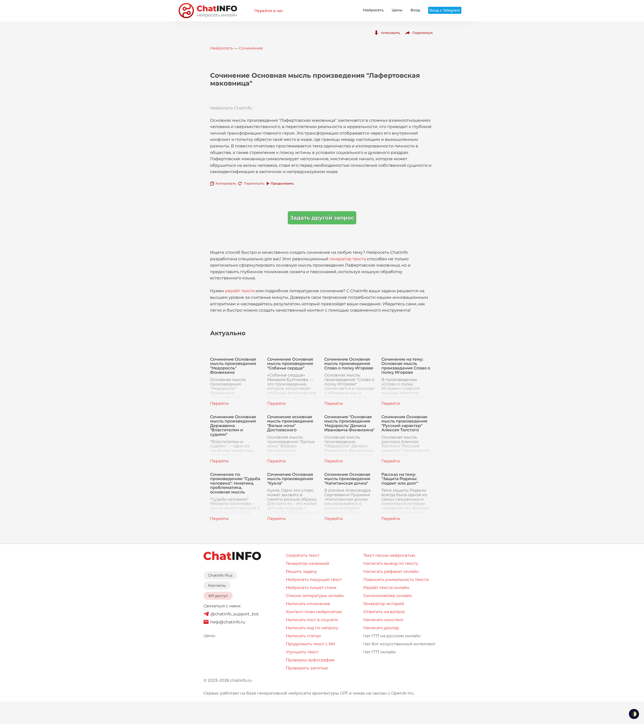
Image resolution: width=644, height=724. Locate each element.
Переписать (254, 183)
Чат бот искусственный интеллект (399, 644)
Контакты (217, 585)
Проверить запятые (307, 668)
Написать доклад (381, 627)
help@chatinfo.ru (227, 622)
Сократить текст (302, 555)
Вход (415, 10)
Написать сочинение (308, 603)
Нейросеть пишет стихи (311, 587)
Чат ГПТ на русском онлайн (392, 635)
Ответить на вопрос (384, 611)
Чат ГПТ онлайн (379, 652)
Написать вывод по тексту (390, 563)
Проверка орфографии (310, 660)
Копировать (226, 183)
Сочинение (251, 48)
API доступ (218, 595)
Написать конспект (383, 619)
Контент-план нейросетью (314, 611)
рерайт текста (240, 290)
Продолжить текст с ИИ (310, 644)
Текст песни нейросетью (389, 555)
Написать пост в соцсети (312, 619)
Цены (397, 10)
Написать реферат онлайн (391, 571)
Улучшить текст (302, 652)
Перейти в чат (268, 10)
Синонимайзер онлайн (387, 595)
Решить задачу (301, 571)
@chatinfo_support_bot (235, 614)
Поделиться (422, 33)
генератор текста (347, 259)
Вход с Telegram (444, 10)
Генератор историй (383, 603)
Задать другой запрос (322, 218)
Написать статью (303, 635)
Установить (390, 33)
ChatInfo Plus (220, 575)
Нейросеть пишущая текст (314, 579)
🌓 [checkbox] (634, 714)
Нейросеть (373, 10)
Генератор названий (307, 563)
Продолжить (282, 183)
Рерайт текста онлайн (386, 587)
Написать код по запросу (312, 627)
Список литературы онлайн (315, 595)
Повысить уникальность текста (395, 579)
